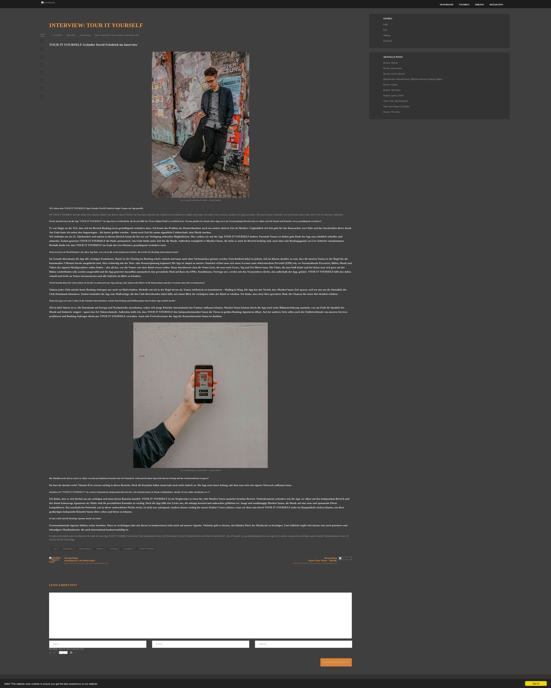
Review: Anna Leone (392, 68)
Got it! (536, 683)
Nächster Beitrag (323, 559)
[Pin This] (41, 58)
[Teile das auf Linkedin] (41, 65)
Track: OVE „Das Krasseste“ (395, 101)
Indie (113, 35)
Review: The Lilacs (391, 112)
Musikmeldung (129, 35)
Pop (137, 35)
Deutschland (105, 35)
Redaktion (496, 4)
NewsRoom (446, 4)
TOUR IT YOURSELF (147, 549)
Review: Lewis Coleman (394, 74)
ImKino (479, 4)
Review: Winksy (390, 63)
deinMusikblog (84, 549)
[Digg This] (41, 81)
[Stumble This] (41, 73)
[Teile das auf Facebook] (41, 42)
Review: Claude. (390, 85)
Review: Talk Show (391, 90)
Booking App (68, 549)
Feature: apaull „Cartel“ (393, 96)
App (55, 549)
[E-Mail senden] (41, 89)
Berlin (97, 35)
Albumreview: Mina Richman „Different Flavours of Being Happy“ (413, 79)
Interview (119, 35)
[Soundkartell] (48, 3)
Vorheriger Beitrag (79, 559)
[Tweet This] (41, 50)
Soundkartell (128, 549)
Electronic (387, 41)
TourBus (464, 4)
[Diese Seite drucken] (41, 97)
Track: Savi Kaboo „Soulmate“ (396, 107)
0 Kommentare (85, 35)
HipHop (386, 35)
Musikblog (113, 549)
